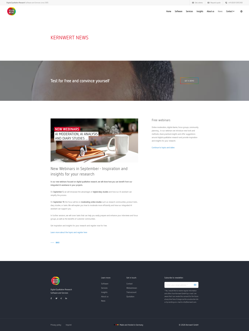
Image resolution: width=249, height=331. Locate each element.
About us (210, 11)
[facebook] (52, 298)
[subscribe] (195, 285)
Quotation (130, 296)
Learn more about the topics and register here (69, 232)
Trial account (131, 292)
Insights (200, 11)
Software (178, 11)
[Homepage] (11, 11)
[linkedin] (67, 298)
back (57, 242)
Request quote (215, 3)
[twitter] (57, 298)
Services (189, 11)
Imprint (69, 325)
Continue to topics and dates (163, 147)
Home (168, 11)
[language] (241, 11)
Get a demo (199, 3)
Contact (229, 11)
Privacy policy (56, 325)
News (220, 11)
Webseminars (131, 288)
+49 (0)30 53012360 (235, 3)
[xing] (62, 298)
